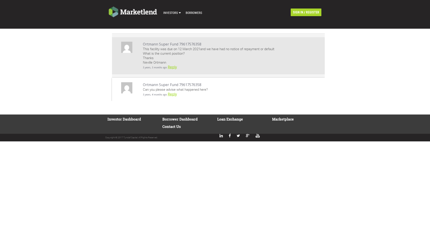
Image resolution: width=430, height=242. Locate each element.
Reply (172, 67)
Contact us (171, 126)
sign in (298, 12)
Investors (170, 13)
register (312, 12)
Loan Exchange (230, 119)
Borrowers (194, 13)
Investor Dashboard (124, 119)
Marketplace (283, 119)
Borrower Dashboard (180, 119)
